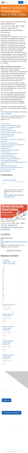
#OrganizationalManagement (9, 160)
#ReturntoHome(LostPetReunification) (12, 167)
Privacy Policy (12, 439)
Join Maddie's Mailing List (11, 413)
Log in (20, 2)
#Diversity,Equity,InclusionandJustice (11, 132)
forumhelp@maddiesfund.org (12, 384)
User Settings (14, 440)
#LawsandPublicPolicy (7, 155)
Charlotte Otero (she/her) (9, 180)
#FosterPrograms (6, 152)
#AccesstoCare (5, 124)
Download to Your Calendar (14, 250)
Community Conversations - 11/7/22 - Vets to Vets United (9, 262)
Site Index (5, 439)
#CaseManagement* (7, 129)
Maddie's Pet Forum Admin (9, 304)
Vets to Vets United (10, 42)
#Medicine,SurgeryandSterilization (11, 158)
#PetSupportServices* (7, 136)
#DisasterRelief (5, 148)
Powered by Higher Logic (14, 451)
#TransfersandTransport (8, 169)
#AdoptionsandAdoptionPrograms (11, 125)
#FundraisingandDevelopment (9, 153)
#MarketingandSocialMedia (9, 157)
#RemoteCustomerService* (9, 166)
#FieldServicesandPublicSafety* (10, 150)
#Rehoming (4, 138)
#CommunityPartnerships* (8, 131)
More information (6, 171)
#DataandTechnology (7, 146)
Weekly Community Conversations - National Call (8, 328)
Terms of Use (21, 439)
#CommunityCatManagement (9, 143)
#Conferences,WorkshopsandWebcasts (12, 145)
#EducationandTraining (7, 134)
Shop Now (6, 400)
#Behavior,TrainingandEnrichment (11, 127)
